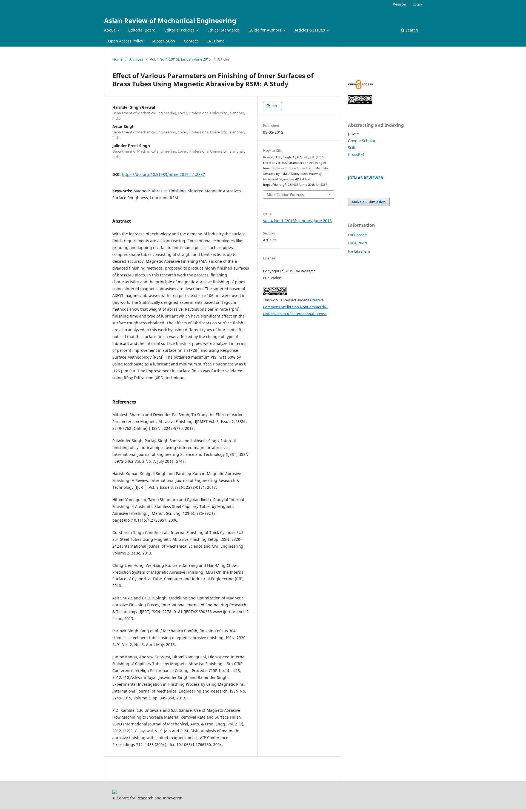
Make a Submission (369, 201)
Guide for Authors (265, 30)
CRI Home (216, 41)
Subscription (163, 41)
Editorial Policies (180, 30)
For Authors (357, 243)
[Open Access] (360, 87)
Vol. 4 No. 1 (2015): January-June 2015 (180, 59)
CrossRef (356, 154)
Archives (136, 59)
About (110, 30)
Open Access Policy (125, 41)
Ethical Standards (223, 30)
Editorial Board (142, 30)
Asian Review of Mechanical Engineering (170, 20)
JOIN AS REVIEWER (365, 177)
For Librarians (359, 251)
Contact (191, 41)
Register (399, 4)
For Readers (357, 234)
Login (417, 4)
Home (117, 59)
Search (411, 30)
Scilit (352, 147)
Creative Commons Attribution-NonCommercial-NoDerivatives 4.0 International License (295, 307)
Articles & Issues (310, 30)
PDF (274, 106)
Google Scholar (362, 140)
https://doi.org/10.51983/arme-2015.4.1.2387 (163, 174)
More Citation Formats (285, 194)
